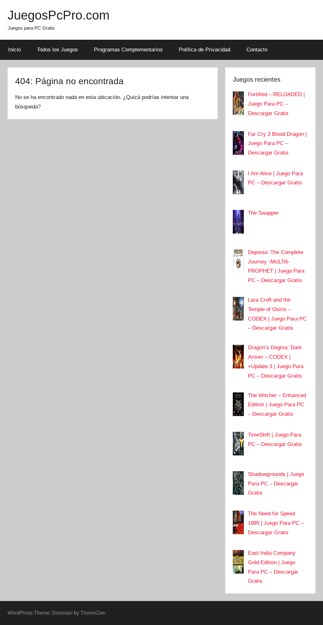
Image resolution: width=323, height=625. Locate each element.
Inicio (14, 50)
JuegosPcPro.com (58, 15)
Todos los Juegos (57, 50)
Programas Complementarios (128, 50)
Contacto (256, 50)
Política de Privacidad (204, 50)
